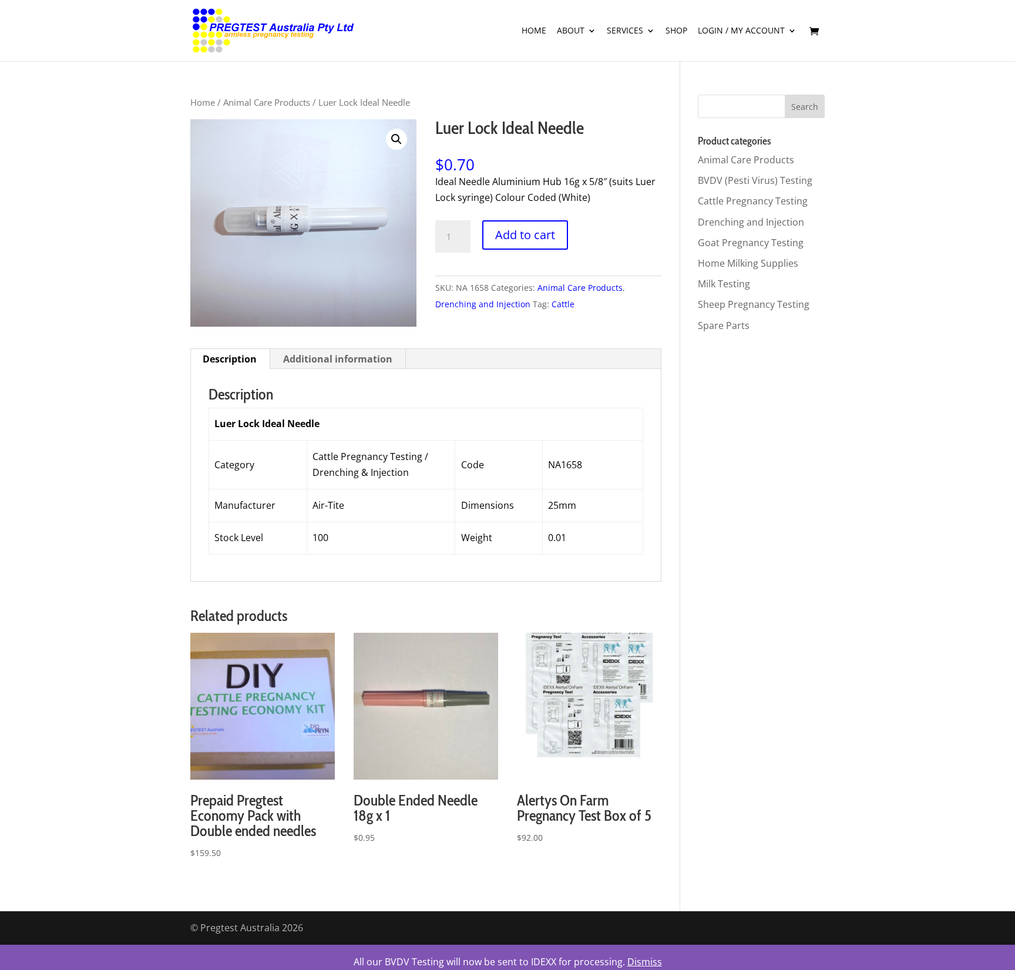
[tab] (230, 359)
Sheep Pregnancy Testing (753, 304)
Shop (676, 31)
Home (534, 31)
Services (625, 31)
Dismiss (644, 961)
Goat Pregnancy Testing (751, 242)
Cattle (563, 304)
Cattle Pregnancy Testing (753, 200)
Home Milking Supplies (748, 263)
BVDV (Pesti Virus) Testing (755, 180)
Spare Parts (724, 325)
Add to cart (525, 235)
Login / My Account (741, 31)
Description (230, 359)
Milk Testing (724, 283)
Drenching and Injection (482, 304)
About (570, 31)
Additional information (337, 359)
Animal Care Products (266, 102)
